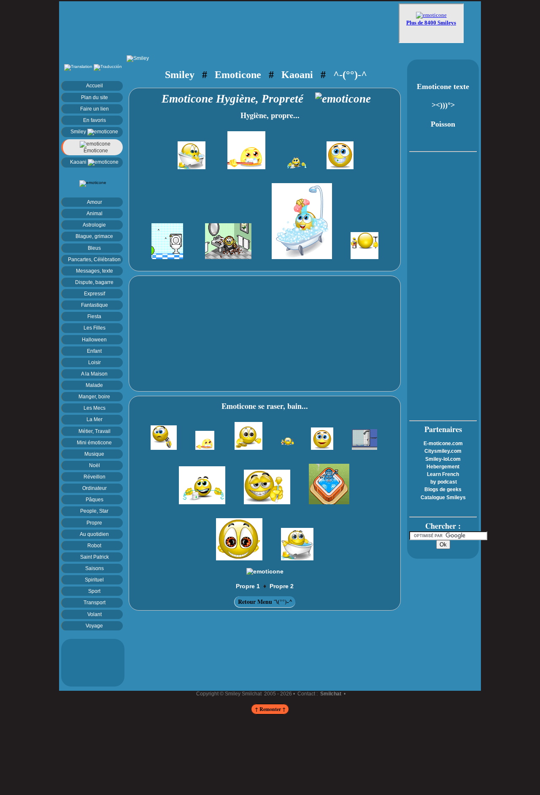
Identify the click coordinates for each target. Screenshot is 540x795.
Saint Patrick (94, 557)
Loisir (94, 362)
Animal (94, 213)
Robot (94, 545)
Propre (94, 522)
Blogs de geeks (443, 489)
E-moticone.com (443, 443)
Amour (94, 202)
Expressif (94, 293)
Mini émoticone (94, 442)
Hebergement (443, 467)
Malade (94, 385)
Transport (94, 602)
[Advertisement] (229, 24)
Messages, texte (94, 270)
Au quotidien (94, 534)
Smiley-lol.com (443, 459)
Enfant (94, 351)
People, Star (94, 511)
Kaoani (79, 162)
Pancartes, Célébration (94, 259)
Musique (94, 454)
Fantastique (94, 305)
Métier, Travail (94, 431)
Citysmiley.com (443, 451)
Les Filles (94, 327)
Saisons (94, 568)
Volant (94, 614)
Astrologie (94, 224)
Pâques (94, 499)
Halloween (94, 339)
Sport (94, 591)
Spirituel (94, 579)
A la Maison (94, 373)
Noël (94, 465)
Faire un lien (94, 108)
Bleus (94, 248)
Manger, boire (94, 396)
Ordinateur (94, 488)
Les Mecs (94, 408)
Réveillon (94, 476)
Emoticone (95, 150)
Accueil (94, 85)
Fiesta (94, 316)
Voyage (94, 625)
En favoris (94, 120)
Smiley (78, 131)
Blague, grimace (94, 236)
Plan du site (94, 97)
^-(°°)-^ (350, 74)
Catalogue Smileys (443, 497)
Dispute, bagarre (94, 282)
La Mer (94, 419)
